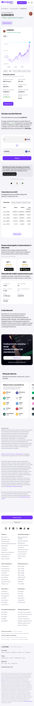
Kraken (3, 652)
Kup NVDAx (4, 612)
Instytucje (4, 548)
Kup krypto (4, 537)
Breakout (20, 652)
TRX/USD (20, 581)
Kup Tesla (20, 593)
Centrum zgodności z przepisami (8, 635)
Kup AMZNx (4, 621)
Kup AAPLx (4, 616)
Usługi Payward (4, 658)
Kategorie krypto (5, 581)
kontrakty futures (10, 454)
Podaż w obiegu (21, 79)
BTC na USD (21, 566)
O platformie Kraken (24, 534)
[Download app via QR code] (22, 183)
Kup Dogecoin (5, 596)
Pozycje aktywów (22, 552)
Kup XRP (3, 598)
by (5, 647)
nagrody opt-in (20, 454)
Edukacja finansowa (24, 609)
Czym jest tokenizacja (23, 618)
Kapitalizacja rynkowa (8, 79)
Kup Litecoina (5, 604)
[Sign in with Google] (17, 183)
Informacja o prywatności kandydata (19, 639)
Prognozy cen (4, 584)
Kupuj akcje (21, 589)
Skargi (19, 558)
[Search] (29, 3)
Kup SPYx (3, 618)
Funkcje (4, 534)
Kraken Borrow (5, 556)
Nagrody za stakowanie (7, 552)
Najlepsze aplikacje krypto (25, 621)
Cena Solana (4, 577)
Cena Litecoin (5, 579)
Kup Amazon (21, 598)
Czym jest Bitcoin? (22, 616)
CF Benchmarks (17, 658)
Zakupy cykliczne (6, 554)
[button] (5, 71)
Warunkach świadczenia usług (14, 486)
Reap (23, 658)
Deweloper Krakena (23, 545)
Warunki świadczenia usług (7, 637)
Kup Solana (4, 602)
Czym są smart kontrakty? (25, 614)
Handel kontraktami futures (8, 543)
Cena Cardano (5, 575)
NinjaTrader (14, 652)
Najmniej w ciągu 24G (23, 89)
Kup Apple (20, 596)
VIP (24, 652)
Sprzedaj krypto (5, 539)
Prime (5, 663)
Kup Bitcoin (4, 591)
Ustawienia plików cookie (7, 633)
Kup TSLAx (4, 614)
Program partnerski (23, 549)
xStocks (11, 658)
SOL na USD (21, 575)
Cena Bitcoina (5, 566)
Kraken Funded (5, 559)
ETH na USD (21, 568)
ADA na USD (21, 579)
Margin (3, 454)
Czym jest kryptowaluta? (24, 612)
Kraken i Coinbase (22, 625)
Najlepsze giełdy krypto (24, 623)
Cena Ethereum (5, 568)
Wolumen (5, 84)
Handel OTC (4, 545)
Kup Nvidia (21, 591)
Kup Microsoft (21, 602)
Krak (2, 663)
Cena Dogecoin (5, 571)
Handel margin (5, 541)
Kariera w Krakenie (23, 541)
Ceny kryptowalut (6, 564)
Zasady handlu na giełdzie (21, 637)
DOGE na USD (21, 577)
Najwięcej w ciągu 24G (8, 89)
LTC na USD (21, 584)
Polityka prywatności (17, 631)
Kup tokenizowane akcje (8, 609)
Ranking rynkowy (22, 84)
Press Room (21, 547)
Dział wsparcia (22, 556)
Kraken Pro (8, 652)
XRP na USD (21, 571)
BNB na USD (21, 573)
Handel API (4, 550)
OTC (9, 663)
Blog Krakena (21, 543)
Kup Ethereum (5, 593)
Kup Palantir (21, 600)
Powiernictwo (14, 663)
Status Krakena (22, 554)
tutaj (2, 680)
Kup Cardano (4, 600)
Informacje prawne (5, 639)
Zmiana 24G (6, 94)
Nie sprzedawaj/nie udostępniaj (21, 633)
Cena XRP (4, 573)
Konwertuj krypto (23, 564)
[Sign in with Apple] (11, 183)
